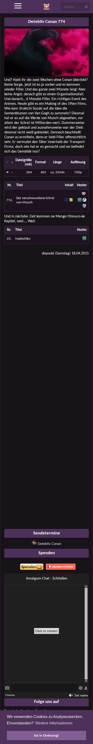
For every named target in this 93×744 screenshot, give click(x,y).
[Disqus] (46, 320)
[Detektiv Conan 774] (46, 75)
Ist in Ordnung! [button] (46, 735)
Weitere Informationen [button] (53, 723)
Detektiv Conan (49, 544)
